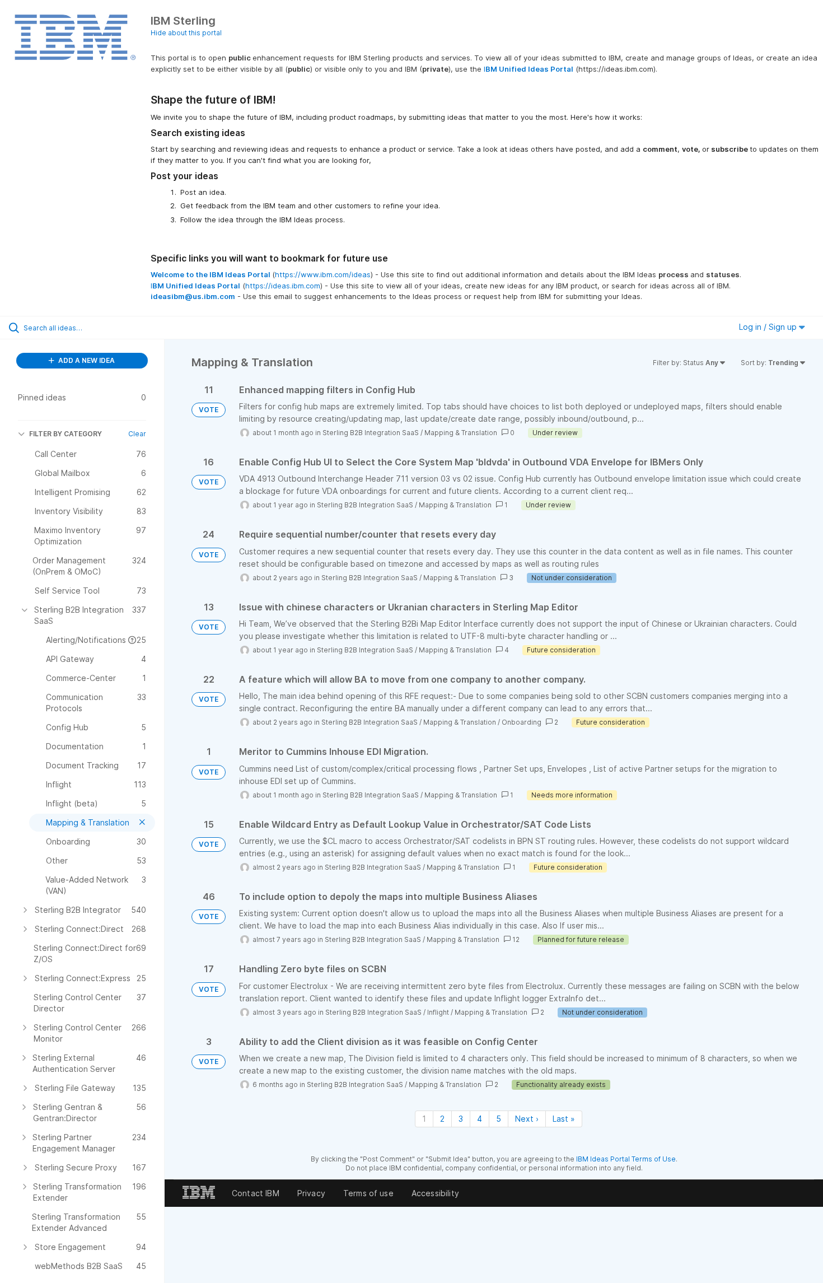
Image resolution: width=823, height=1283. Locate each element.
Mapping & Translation (460, 432)
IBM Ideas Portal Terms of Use (626, 1159)
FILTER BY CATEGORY (65, 434)
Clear (137, 434)
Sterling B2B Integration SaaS (370, 432)
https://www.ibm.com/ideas (323, 274)
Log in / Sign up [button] (769, 327)
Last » (564, 1118)
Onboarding (521, 722)
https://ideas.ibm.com (282, 285)
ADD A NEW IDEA (86, 360)
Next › (527, 1118)
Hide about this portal (186, 33)
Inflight (438, 1012)
